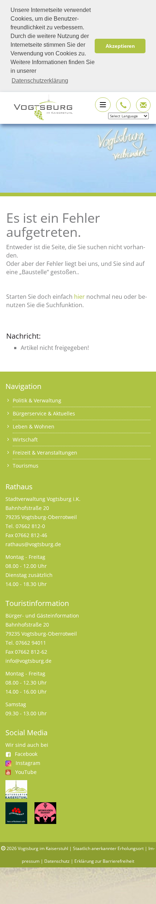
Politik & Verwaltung (37, 400)
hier (79, 297)
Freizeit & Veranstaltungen (45, 452)
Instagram (28, 762)
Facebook (26, 753)
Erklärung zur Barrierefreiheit (104, 861)
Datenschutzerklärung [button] (40, 81)
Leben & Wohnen (33, 426)
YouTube (26, 772)
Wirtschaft (25, 439)
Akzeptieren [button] (120, 46)
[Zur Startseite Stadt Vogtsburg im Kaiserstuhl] (39, 106)
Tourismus (25, 465)
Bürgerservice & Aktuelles (44, 413)
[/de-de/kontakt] (123, 105)
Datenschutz (57, 861)
